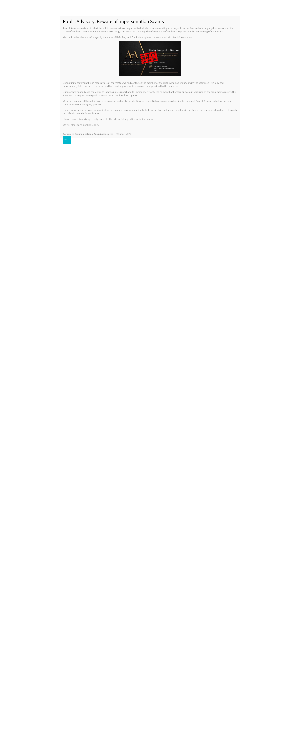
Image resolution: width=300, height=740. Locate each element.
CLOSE (66, 139)
